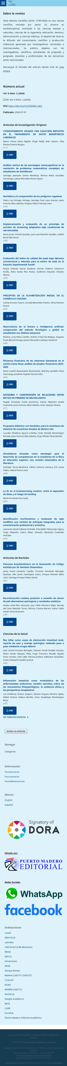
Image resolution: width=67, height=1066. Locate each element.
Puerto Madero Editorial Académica (23, 1017)
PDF (11, 154)
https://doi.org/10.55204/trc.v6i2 (25, 105)
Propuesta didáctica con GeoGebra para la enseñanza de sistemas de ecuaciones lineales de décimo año (33, 427)
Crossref (9, 980)
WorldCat (9, 994)
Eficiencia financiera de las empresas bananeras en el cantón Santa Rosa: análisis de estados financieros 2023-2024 (33, 363)
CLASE (8, 932)
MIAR (7, 965)
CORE (7, 1008)
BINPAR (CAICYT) (13, 989)
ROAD (8, 984)
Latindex (9, 942)
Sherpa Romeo (12, 970)
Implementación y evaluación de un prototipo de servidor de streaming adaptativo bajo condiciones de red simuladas (33, 227)
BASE (7, 1003)
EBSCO (8, 956)
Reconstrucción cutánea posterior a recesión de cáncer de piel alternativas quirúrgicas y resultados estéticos (33, 600)
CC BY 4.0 (58, 1062)
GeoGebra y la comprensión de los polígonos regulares (32, 196)
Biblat (8, 951)
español (9, 804)
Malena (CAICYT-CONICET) (18, 975)
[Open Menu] (3, 3)
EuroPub (9, 1013)
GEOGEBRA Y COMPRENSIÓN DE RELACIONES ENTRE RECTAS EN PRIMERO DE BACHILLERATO (33, 396)
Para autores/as (12, 776)
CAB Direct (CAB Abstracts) (18, 947)
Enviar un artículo (16, 731)
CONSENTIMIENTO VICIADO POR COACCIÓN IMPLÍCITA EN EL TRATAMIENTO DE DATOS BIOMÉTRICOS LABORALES (33, 134)
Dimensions (11, 961)
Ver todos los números (14, 717)
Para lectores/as (12, 771)
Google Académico (14, 998)
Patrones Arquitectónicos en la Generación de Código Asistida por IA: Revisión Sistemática (33, 566)
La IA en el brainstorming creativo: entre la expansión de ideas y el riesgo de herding (33, 492)
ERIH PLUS (10, 937)
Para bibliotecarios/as (15, 781)
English (8, 800)
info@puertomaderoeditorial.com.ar (36, 1055)
